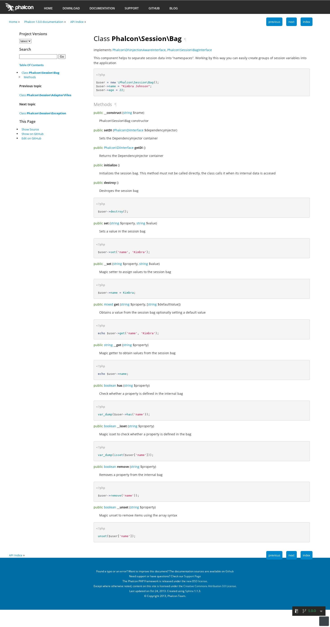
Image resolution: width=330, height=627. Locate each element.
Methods (30, 77)
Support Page (192, 576)
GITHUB (154, 8)
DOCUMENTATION (102, 8)
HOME (48, 8)
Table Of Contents (31, 65)
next (291, 22)
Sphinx (189, 591)
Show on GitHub (33, 134)
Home (13, 22)
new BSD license (196, 581)
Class (40, 73)
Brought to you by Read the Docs (324, 621)
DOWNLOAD (71, 8)
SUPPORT (132, 8)
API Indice (77, 22)
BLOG (173, 8)
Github (229, 571)
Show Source (30, 129)
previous (274, 22)
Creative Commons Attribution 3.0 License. (210, 586)
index (306, 22)
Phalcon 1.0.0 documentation (43, 22)
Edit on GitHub (31, 138)
